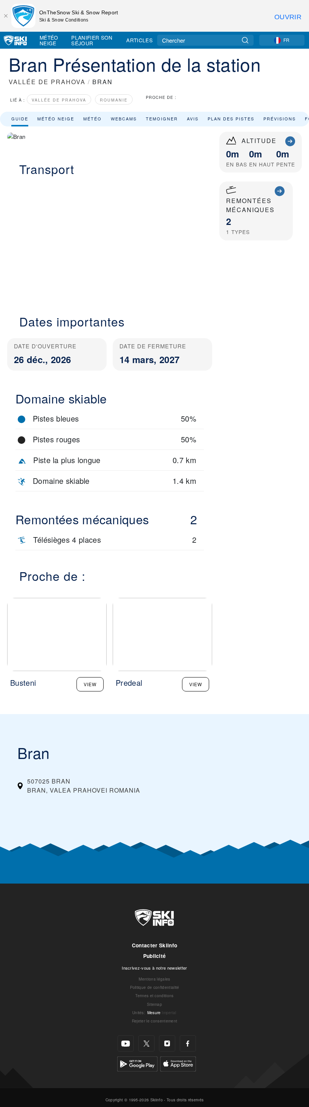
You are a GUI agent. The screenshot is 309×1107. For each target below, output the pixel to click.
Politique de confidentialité (154, 987)
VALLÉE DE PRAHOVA (47, 81)
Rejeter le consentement (154, 1021)
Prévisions (279, 118)
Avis (193, 118)
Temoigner (162, 118)
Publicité (154, 955)
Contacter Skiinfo (154, 945)
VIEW (90, 684)
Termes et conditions (154, 995)
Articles (139, 40)
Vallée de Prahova (59, 100)
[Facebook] (188, 1043)
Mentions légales (154, 979)
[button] (110, 241)
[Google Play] (137, 1063)
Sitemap (154, 1004)
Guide (19, 118)
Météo (92, 118)
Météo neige (55, 118)
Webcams (124, 118)
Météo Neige (49, 40)
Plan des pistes (231, 118)
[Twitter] (146, 1043)
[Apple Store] (178, 1063)
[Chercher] (245, 40)
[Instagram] (167, 1043)
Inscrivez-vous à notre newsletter (154, 968)
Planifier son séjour (91, 40)
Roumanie (114, 100)
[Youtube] (126, 1043)
